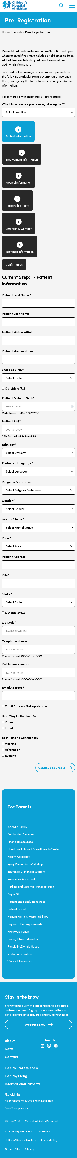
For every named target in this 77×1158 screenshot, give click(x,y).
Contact (11, 1057)
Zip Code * (9, 622)
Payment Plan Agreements (24, 924)
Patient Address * (14, 557)
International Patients (22, 1084)
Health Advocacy (18, 857)
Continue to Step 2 (51, 768)
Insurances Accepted (21, 879)
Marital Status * (13, 519)
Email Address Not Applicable (26, 706)
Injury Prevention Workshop (25, 864)
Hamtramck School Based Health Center (33, 849)
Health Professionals (21, 1068)
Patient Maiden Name (17, 351)
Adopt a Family (17, 827)
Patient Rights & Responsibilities (27, 916)
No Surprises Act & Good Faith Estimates (29, 1100)
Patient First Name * (16, 295)
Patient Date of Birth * (18, 398)
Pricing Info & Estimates (22, 939)
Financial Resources (20, 842)
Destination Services (20, 834)
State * (7, 594)
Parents (17, 32)
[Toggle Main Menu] (72, 6)
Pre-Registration (18, 931)
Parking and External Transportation (30, 886)
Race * (6, 538)
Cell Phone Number (15, 664)
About (10, 1041)
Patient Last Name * (16, 314)
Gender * (8, 500)
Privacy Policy (49, 1140)
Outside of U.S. (15, 388)
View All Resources (19, 961)
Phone (9, 722)
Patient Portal (16, 909)
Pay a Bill (13, 894)
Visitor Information (19, 954)
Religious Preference (17, 482)
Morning (10, 743)
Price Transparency (16, 1108)
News (9, 1049)
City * (6, 575)
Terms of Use (13, 1149)
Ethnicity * (9, 444)
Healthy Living (16, 1076)
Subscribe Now (34, 1024)
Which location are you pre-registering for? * (34, 104)
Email (9, 728)
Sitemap (30, 1149)
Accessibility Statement (18, 1131)
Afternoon (12, 749)
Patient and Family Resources (26, 901)
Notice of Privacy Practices (21, 1140)
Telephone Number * (16, 641)
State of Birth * (13, 370)
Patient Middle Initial (17, 332)
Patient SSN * (11, 421)
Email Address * (13, 687)
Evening (10, 755)
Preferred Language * (17, 463)
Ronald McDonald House (23, 946)
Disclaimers (43, 1131)
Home (6, 32)
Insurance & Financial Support (26, 872)
